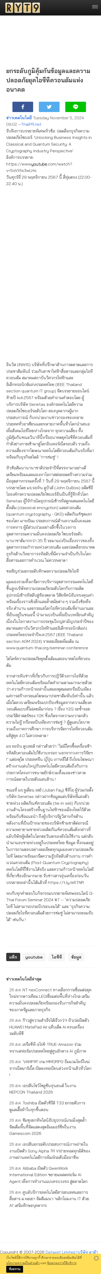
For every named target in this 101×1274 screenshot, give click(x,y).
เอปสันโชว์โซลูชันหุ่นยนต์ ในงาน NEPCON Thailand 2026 (42, 1089)
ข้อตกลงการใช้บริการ (61, 1263)
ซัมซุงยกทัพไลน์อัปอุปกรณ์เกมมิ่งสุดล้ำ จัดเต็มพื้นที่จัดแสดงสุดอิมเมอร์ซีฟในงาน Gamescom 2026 (47, 1127)
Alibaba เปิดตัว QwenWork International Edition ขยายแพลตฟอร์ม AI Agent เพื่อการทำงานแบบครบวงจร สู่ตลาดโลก (48, 1175)
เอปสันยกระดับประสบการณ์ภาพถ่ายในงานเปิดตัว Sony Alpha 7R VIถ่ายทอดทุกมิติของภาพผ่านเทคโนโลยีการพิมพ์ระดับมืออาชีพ (49, 1151)
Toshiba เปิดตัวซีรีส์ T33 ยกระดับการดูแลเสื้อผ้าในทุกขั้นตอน (47, 1106)
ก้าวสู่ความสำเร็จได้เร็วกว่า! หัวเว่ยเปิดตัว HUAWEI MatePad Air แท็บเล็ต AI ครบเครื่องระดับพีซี (49, 1027)
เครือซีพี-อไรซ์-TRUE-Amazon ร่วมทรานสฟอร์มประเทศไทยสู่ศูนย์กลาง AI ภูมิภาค (47, 1048)
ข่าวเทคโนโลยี (19, 117)
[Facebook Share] (22, 107)
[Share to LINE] (75, 107)
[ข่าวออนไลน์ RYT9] (21, 7)
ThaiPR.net (31, 124)
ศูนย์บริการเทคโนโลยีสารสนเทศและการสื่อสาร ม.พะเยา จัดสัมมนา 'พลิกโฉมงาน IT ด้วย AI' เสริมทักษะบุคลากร (49, 1199)
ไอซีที (57, 957)
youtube (39, 164)
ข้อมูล (76, 957)
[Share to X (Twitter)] (49, 107)
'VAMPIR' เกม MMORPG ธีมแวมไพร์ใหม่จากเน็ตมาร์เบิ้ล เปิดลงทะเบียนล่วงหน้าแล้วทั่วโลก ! (50, 1068)
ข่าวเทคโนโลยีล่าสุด (23, 979)
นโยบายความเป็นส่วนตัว (23, 1263)
